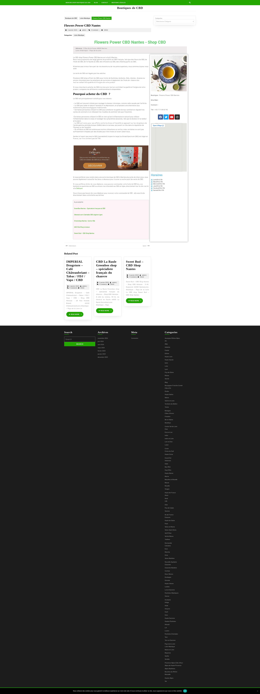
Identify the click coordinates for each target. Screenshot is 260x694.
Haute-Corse (169, 454)
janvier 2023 (102, 354)
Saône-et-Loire (169, 401)
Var (166, 681)
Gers (166, 615)
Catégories (158, 18)
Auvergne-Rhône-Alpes (172, 338)
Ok (185, 691)
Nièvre (167, 397)
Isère (166, 363)
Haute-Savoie (169, 360)
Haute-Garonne (170, 618)
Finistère (167, 416)
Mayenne (168, 653)
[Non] (257, 691)
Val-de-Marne (169, 536)
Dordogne (168, 577)
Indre (166, 435)
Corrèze (167, 571)
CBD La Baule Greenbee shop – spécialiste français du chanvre (106, 269)
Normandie (168, 543)
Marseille (168, 674)
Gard (166, 612)
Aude (166, 605)
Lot (166, 627)
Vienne (167, 596)
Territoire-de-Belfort (171, 404)
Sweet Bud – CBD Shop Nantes (84, 233)
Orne (166, 555)
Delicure (79, 188)
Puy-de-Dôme (169, 372)
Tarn (166, 637)
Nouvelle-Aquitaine (171, 562)
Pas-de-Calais (169, 508)
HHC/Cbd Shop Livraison (82, 227)
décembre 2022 (103, 357)
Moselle (167, 486)
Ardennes (168, 460)
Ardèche (167, 347)
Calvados (168, 545)
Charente (168, 564)
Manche (167, 552)
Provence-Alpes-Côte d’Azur (174, 663)
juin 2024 (101, 341)
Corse (167, 448)
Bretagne (168, 411)
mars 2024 (101, 347)
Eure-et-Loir (168, 432)
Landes (167, 586)
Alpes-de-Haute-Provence (173, 665)
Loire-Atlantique (85, 18)
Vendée (167, 659)
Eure (166, 549)
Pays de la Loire (170, 644)
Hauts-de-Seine (170, 520)
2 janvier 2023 (72, 30)
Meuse (167, 482)
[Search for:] (79, 339)
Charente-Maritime (171, 568)
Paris (166, 523)
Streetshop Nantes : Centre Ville (84, 221)
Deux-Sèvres (169, 574)
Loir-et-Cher (169, 442)
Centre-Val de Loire (171, 426)
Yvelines (167, 539)
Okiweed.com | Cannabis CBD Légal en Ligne (88, 215)
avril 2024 (101, 344)
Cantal (167, 350)
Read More (77, 313)
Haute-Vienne (169, 583)
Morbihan (168, 423)
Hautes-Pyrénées (170, 621)
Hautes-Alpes (169, 678)
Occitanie (168, 600)
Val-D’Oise (168, 533)
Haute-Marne (169, 473)
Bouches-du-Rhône (171, 672)
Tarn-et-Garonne (170, 640)
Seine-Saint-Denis (170, 530)
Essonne (167, 517)
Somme (167, 511)
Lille (166, 501)
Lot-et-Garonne (170, 590)
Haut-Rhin (168, 470)
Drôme (167, 353)
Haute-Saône (169, 394)
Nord (166, 498)
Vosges (167, 489)
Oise (166, 505)
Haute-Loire (168, 356)
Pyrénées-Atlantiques (171, 593)
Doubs (167, 391)
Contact (104, 2)
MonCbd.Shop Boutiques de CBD (78, 2)
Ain (166, 341)
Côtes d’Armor (169, 413)
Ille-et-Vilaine (169, 419)
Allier (166, 344)
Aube (166, 464)
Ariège (167, 602)
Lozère (167, 631)
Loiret (166, 445)
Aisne (166, 495)
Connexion (134, 338)
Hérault (167, 624)
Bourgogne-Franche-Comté (174, 385)
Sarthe (167, 656)
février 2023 (101, 351)
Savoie (167, 378)
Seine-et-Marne (170, 527)
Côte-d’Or (168, 388)
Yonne (167, 407)
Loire (166, 366)
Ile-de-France (169, 514)
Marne (167, 476)
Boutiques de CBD (130, 8)
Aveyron (167, 609)
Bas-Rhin (168, 467)
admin (84, 30)
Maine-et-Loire (169, 649)
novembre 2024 (103, 338)
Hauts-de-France (170, 492)
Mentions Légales (119, 2)
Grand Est (168, 458)
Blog (96, 2)
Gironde (167, 580)
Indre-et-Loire (169, 438)
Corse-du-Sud (169, 451)
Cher (166, 429)
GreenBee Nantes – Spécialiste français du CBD (89, 208)
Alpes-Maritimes (170, 668)
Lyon (166, 369)
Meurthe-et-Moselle (171, 479)
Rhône (167, 375)
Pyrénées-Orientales (171, 634)
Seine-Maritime (169, 558)
